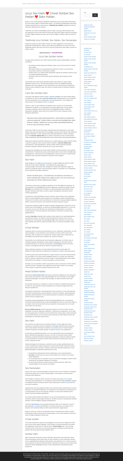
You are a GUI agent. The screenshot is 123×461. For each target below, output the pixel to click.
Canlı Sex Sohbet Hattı (90, 98)
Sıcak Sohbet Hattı (89, 248)
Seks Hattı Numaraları (90, 210)
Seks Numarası (88, 212)
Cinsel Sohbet (88, 121)
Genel (85, 178)
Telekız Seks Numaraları (91, 323)
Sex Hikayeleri (88, 225)
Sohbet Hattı (87, 256)
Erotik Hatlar (87, 155)
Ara (85, 12)
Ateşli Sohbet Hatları (90, 77)
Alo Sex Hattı (87, 52)
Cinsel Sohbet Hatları (90, 123)
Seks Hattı (87, 208)
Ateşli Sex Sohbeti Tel (90, 73)
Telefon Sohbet (88, 278)
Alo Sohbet (87, 54)
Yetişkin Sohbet (88, 340)
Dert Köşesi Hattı (89, 134)
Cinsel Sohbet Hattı (89, 125)
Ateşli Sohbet (88, 75)
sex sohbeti (87, 240)
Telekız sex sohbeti (89, 39)
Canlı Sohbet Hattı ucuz (90, 111)
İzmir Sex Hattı (88, 189)
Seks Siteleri (87, 214)
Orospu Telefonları (89, 201)
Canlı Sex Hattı (88, 94)
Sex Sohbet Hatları (36, 455)
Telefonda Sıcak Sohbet (91, 317)
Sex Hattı (86, 221)
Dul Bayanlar (87, 144)
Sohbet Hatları (88, 254)
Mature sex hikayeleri (90, 197)
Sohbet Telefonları (89, 269)
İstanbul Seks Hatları (90, 184)
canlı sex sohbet (88, 96)
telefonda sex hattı (59, 457)
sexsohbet (87, 242)
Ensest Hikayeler (88, 152)
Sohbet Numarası (89, 265)
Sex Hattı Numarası (89, 223)
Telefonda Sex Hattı (94, 457)
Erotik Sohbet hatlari (90, 159)
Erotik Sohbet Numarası (90, 165)
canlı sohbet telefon (89, 117)
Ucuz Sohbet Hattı (89, 336)
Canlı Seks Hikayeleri (90, 89)
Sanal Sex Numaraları (90, 203)
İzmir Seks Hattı (88, 186)
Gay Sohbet (87, 176)
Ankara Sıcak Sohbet (90, 56)
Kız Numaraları (88, 191)
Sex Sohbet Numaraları (90, 238)
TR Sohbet (87, 325)
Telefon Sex (87, 276)
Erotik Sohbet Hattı (89, 163)
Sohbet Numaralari (89, 261)
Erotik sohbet (87, 157)
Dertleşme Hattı (88, 140)
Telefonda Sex (88, 315)
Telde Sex (87, 272)
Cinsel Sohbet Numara (90, 128)
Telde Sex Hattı (88, 274)
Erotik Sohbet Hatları (90, 161)
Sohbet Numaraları (89, 263)
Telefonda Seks (88, 302)
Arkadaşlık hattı (88, 67)
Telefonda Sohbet (89, 319)
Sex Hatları (87, 219)
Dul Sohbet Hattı (88, 150)
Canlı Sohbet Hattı (89, 104)
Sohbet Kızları (88, 259)
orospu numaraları (89, 199)
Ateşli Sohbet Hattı (89, 79)
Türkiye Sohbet (88, 328)
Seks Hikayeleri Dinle (90, 37)
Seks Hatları (87, 206)
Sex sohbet (87, 229)
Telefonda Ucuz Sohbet (90, 321)
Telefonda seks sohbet (90, 304)
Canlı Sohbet (87, 100)
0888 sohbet (87, 31)
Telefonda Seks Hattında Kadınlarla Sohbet (89, 26)
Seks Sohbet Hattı (89, 216)
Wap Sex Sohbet (88, 338)
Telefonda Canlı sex (89, 284)
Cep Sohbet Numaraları (90, 119)
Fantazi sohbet (88, 168)
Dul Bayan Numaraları (90, 142)
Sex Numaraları (88, 227)
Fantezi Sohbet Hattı (90, 170)
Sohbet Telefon (88, 267)
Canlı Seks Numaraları (90, 91)
